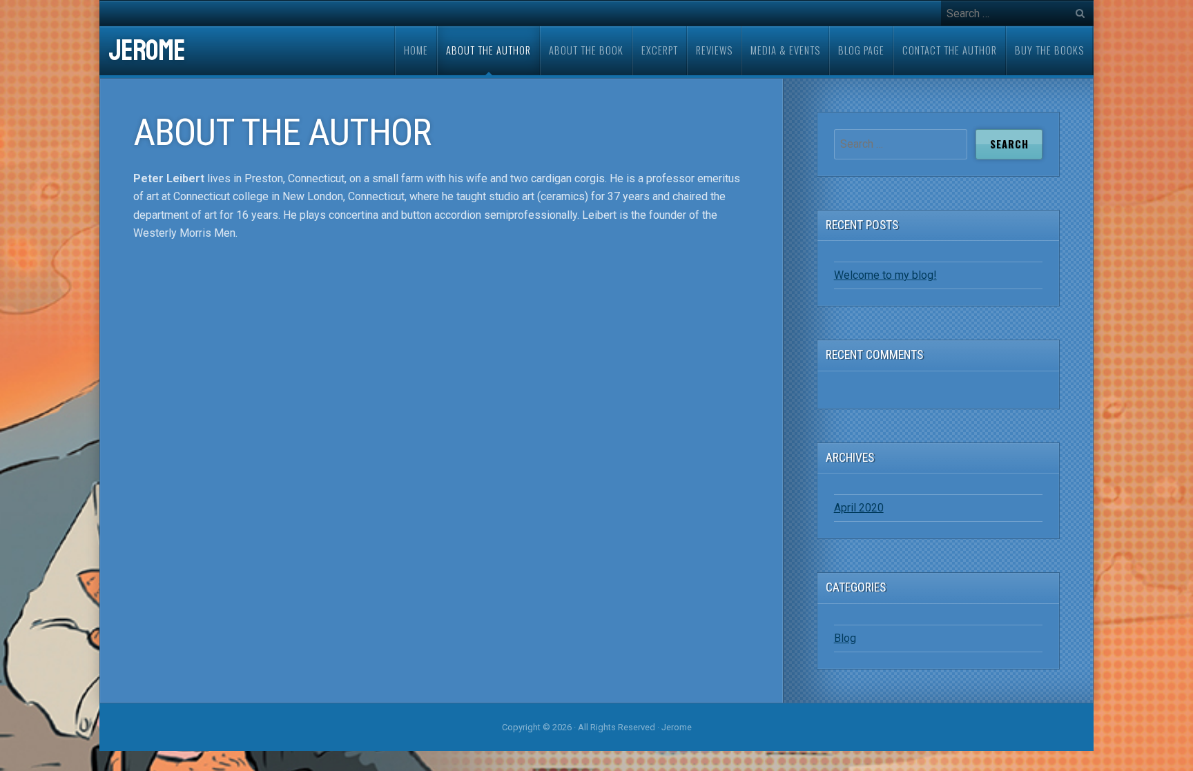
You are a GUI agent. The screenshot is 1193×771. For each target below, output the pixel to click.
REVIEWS (714, 50)
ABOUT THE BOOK (586, 50)
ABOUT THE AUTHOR (488, 50)
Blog (845, 638)
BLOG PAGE (861, 50)
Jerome (146, 51)
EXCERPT (659, 50)
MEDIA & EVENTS (785, 50)
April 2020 (859, 507)
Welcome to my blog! (885, 275)
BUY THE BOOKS (1049, 50)
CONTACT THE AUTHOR (949, 50)
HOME (416, 50)
